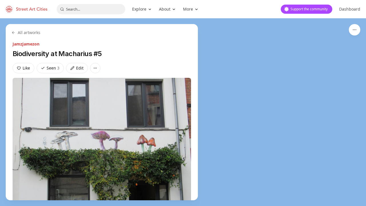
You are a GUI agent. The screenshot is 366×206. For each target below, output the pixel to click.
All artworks (29, 32)
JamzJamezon (26, 44)
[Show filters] (354, 29)
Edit (79, 68)
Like (26, 68)
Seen (53, 68)
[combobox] (91, 9)
